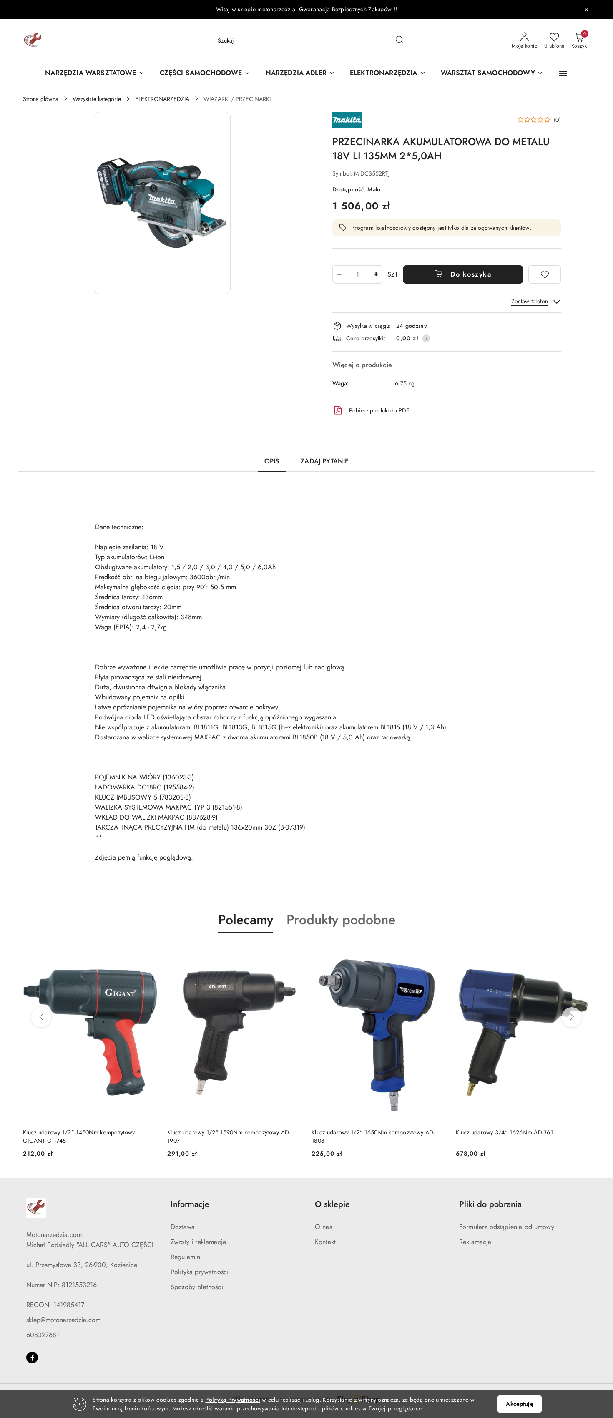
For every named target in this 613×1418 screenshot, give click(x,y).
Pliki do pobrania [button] (490, 1204)
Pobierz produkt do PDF (379, 410)
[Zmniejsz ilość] (339, 274)
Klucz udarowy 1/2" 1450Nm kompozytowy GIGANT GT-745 (79, 1136)
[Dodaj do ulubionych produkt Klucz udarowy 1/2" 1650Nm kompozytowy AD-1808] (436, 952)
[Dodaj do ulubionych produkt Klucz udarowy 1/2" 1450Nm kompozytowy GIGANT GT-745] (147, 952)
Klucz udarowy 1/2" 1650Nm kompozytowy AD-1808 (373, 1136)
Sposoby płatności (197, 1287)
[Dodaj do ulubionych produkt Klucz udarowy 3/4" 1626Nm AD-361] (580, 952)
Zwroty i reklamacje (198, 1242)
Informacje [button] (190, 1204)
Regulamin (185, 1257)
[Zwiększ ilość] (375, 274)
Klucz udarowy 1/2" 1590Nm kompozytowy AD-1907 (228, 1136)
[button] (563, 74)
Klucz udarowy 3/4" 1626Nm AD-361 (504, 1132)
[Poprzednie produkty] (41, 1017)
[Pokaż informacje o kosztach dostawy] (426, 338)
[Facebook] (32, 1357)
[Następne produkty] (571, 1017)
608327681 (42, 1335)
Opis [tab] (271, 461)
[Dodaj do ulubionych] (544, 274)
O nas (323, 1227)
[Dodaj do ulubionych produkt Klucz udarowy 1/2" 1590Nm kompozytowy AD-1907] (292, 952)
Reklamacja (475, 1242)
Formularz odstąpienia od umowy (506, 1227)
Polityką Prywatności (232, 1399)
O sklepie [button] (332, 1204)
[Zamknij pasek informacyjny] (586, 9)
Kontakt (325, 1242)
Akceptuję (519, 1404)
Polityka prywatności (200, 1272)
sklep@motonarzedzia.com (63, 1320)
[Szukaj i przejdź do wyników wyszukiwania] (399, 41)
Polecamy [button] (245, 919)
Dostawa (183, 1227)
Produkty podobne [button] (340, 919)
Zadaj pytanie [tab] (325, 461)
